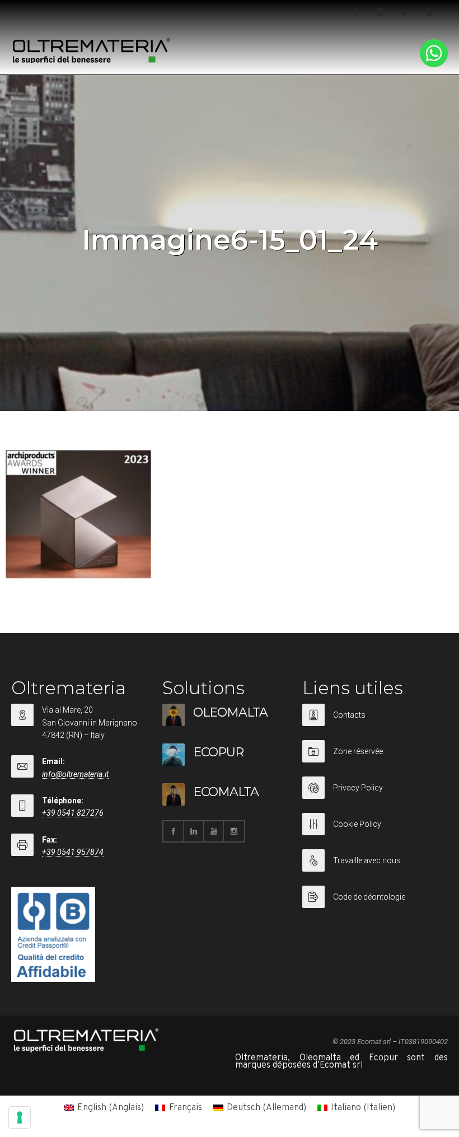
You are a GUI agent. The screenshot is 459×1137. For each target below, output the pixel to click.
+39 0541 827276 (73, 812)
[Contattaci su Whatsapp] (434, 65)
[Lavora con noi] (372, 867)
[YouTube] (430, 12)
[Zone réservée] (372, 758)
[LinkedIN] (405, 12)
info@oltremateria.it (75, 774)
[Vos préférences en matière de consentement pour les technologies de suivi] (19, 1117)
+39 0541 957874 (73, 852)
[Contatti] (372, 722)
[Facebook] (356, 12)
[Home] (91, 61)
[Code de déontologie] (372, 897)
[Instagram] (380, 12)
